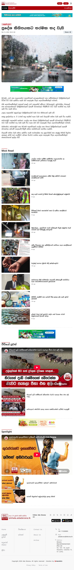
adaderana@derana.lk (65, 536)
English (60, 3)
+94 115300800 (63, 531)
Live (5, 8)
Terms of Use (43, 565)
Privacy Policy (30, 565)
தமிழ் (66, 3)
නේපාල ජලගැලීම (63, 8)
